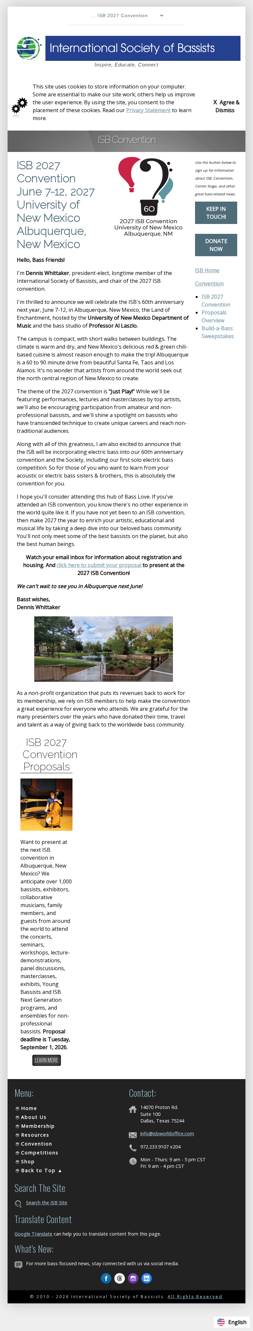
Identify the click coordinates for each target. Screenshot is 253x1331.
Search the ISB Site (46, 1202)
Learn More (46, 1060)
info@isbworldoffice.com (167, 1133)
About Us (34, 1117)
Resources (35, 1135)
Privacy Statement (148, 110)
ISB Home (207, 270)
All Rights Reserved (195, 1296)
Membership (38, 1126)
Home (29, 1108)
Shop (28, 1161)
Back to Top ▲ (42, 1170)
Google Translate (33, 1234)
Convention (209, 283)
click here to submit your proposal (99, 565)
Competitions (40, 1152)
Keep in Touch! (216, 212)
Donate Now (216, 245)
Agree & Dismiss (226, 106)
